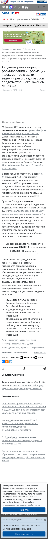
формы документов (10, 347)
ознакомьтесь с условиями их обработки (21, 505)
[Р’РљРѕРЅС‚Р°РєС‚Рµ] (3, 361)
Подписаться (29, 251)
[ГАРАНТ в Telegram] (15, 7)
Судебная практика (24, 25)
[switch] (5, 19)
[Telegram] (10, 361)
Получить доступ (24, 534)
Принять (24, 509)
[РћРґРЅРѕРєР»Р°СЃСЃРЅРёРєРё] (7, 361)
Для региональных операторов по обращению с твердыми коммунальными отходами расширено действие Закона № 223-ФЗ (23, 456)
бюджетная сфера (15, 340)
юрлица (24, 347)
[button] (38, 7)
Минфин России (37, 347)
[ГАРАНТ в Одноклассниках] (23, 7)
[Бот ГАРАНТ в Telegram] (19, 7)
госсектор (6, 343)
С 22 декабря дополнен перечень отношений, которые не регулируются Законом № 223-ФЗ (22, 440)
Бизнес (43, 90)
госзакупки (31, 340)
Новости (28, 357)
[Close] (44, 519)
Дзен (40, 357)
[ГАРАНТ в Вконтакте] (3, 7)
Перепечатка (40, 352)
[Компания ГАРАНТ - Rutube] (27, 7)
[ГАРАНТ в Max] (11, 7)
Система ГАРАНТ (20, 352)
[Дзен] (7, 7)
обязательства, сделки (22, 343)
